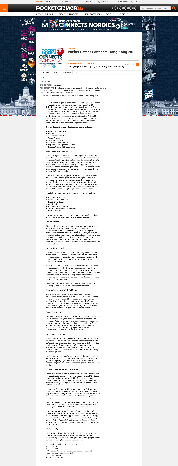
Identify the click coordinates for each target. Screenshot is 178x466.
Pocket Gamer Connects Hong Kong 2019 (81, 96)
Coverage (67, 72)
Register (56, 72)
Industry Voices (92, 14)
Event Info (45, 72)
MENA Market (89, 2)
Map (76, 72)
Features (73, 14)
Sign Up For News (136, 2)
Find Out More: (130, 64)
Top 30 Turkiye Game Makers (72, 2)
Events (109, 14)
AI (58, 2)
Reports (122, 14)
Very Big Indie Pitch (86, 356)
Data (61, 14)
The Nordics (50, 2)
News (38, 14)
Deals (50, 14)
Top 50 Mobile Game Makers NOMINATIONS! (113, 2)
